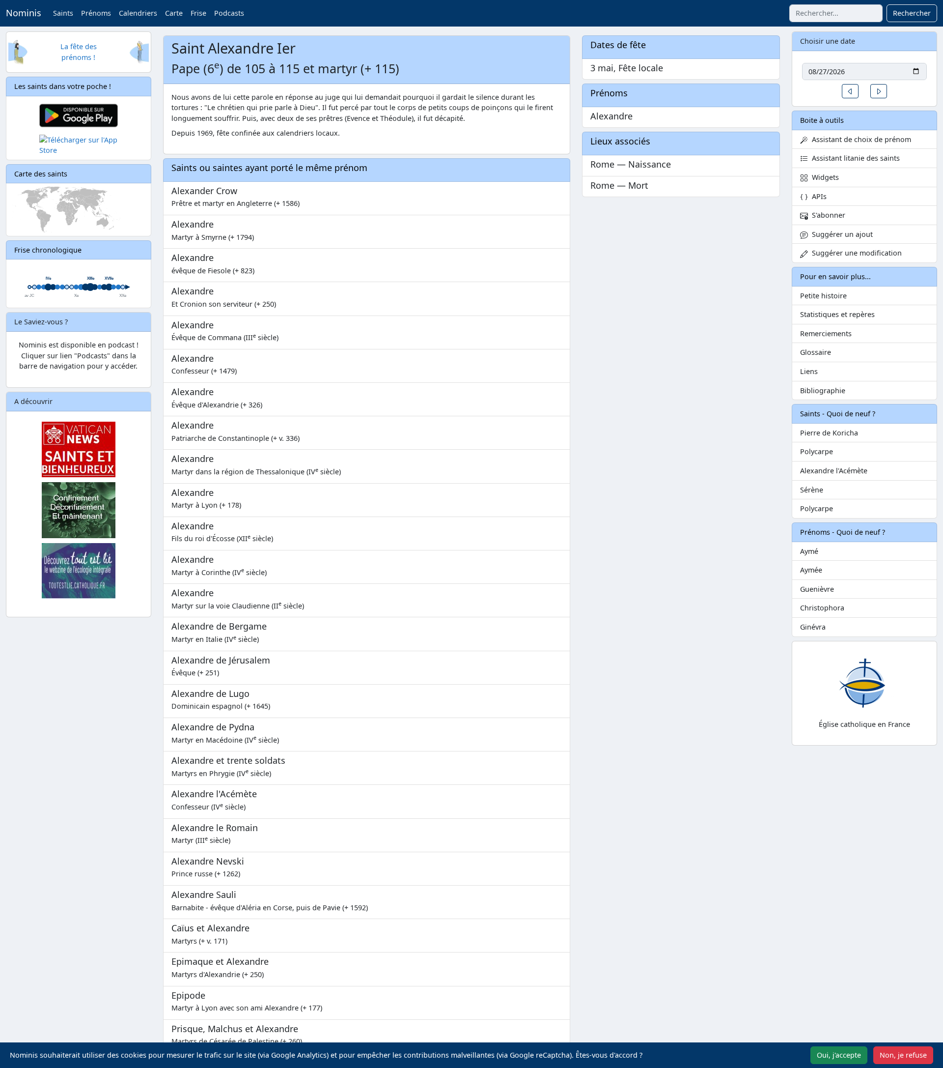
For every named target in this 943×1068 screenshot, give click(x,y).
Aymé (809, 551)
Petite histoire (823, 295)
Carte (174, 13)
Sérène (811, 489)
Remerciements (826, 333)
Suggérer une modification (855, 253)
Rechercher (912, 13)
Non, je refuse (903, 1055)
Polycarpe (816, 451)
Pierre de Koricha (829, 432)
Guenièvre (817, 589)
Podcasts (229, 13)
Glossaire (815, 352)
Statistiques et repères (837, 314)
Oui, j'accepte (839, 1055)
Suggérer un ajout (840, 234)
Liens (809, 371)
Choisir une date (827, 41)
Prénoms (96, 13)
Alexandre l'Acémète (833, 470)
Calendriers (138, 13)
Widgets (823, 177)
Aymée (811, 570)
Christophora (822, 607)
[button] (850, 91)
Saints (63, 13)
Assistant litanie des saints (854, 158)
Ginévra (813, 627)
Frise (198, 13)
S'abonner (826, 215)
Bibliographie (822, 390)
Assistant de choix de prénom (859, 139)
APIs (817, 196)
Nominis (23, 13)
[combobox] (836, 13)
